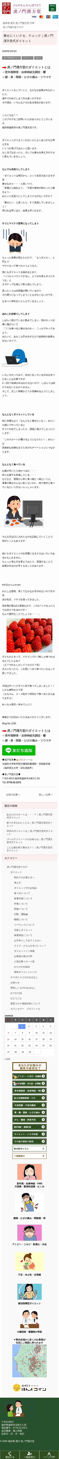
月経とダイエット (23, 930)
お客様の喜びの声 (23, 956)
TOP (20, 23)
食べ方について (22, 893)
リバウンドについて (24, 925)
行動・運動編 (21, 914)
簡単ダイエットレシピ (25, 972)
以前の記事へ (12, 794)
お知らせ (15, 982)
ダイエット (27, 58)
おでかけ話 (16, 993)
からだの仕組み (22, 967)
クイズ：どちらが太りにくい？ (30, 946)
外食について (21, 904)
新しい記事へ (47, 794)
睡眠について (21, 919)
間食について (21, 909)
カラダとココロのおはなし (24, 977)
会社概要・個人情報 (11, 1431)
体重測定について (23, 935)
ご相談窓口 (29, 1457)
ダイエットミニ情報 (24, 951)
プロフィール (26, 759)
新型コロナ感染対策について (25, 1003)
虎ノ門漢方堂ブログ (11, 58)
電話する (9, 1457)
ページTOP (49, 1457)
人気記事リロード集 (24, 961)
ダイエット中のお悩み (25, 888)
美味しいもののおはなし (23, 988)
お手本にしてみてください (28, 940)
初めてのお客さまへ (24, 877)
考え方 (38, 58)
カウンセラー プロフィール (25, 1009)
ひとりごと (16, 998)
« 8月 (7, 1059)
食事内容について (23, 898)
